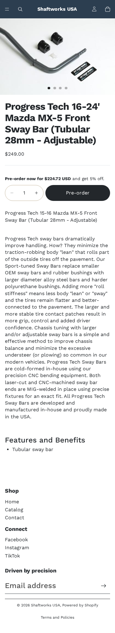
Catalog (14, 510)
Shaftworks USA (45, 605)
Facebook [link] (16, 539)
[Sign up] (103, 585)
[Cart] (107, 9)
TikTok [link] (12, 556)
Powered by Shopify (80, 605)
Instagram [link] (17, 547)
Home (12, 502)
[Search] (20, 9)
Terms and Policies (57, 617)
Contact (14, 517)
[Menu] (7, 9)
